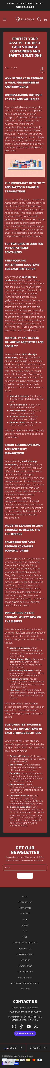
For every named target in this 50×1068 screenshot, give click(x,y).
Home (25, 896)
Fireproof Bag (25, 902)
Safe (25, 919)
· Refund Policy (25, 977)
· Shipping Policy (25, 971)
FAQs (25, 937)
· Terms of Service (25, 954)
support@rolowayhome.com (25, 1007)
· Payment (25, 989)
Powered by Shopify (25, 1056)
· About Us (25, 960)
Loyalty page (25, 948)
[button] (5, 19)
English (35, 1047)
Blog (25, 931)
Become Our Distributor (25, 942)
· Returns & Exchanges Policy (25, 983)
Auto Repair (25, 908)
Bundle (25, 925)
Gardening (25, 913)
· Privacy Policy (25, 966)
